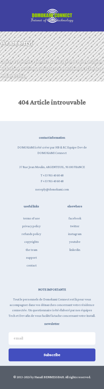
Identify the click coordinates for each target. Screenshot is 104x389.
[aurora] (52, 16)
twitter (75, 226)
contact (32, 265)
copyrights (31, 242)
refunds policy (31, 234)
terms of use (31, 218)
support (31, 258)
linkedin (74, 250)
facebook (75, 218)
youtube (75, 242)
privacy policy (31, 226)
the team (31, 250)
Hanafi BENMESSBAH (49, 377)
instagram (75, 234)
